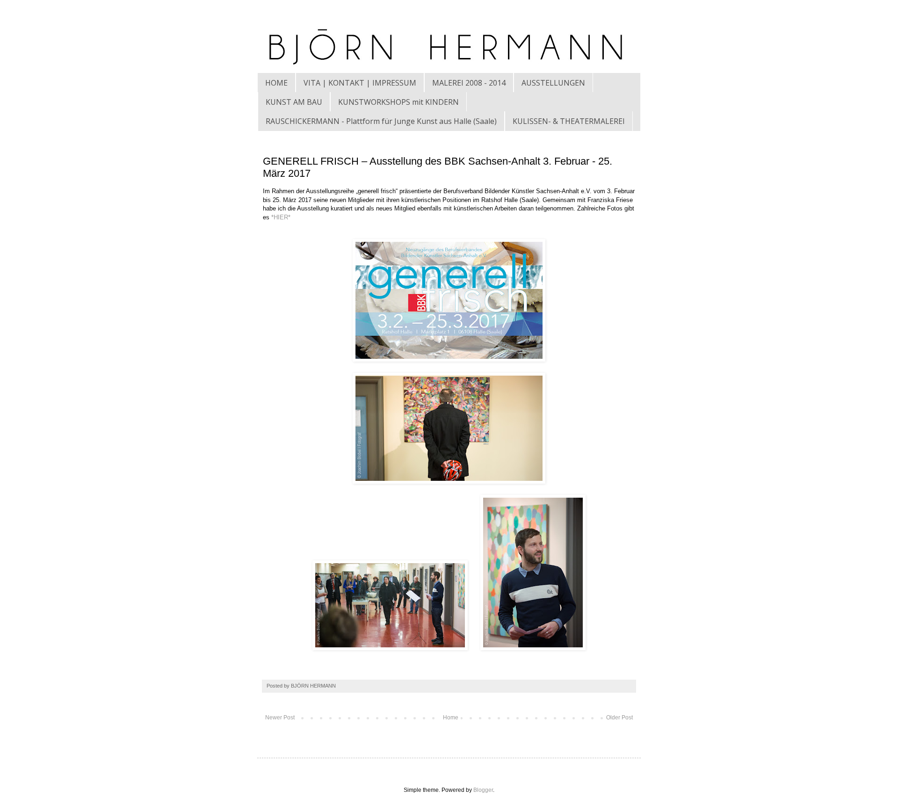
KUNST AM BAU (294, 102)
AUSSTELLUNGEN (553, 83)
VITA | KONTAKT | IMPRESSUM (360, 83)
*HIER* (280, 217)
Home (450, 717)
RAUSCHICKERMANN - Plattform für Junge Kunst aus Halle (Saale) (381, 121)
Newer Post (280, 717)
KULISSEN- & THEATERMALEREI (569, 121)
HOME (276, 83)
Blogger (483, 790)
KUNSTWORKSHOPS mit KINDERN (398, 102)
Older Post (619, 717)
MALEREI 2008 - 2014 (469, 83)
